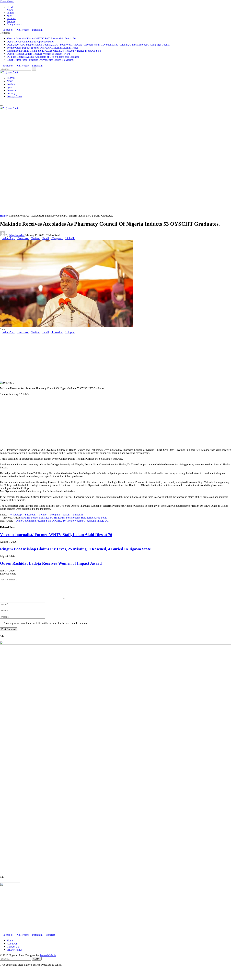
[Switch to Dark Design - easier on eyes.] (1, 101)
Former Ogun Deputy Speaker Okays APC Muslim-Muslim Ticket (42, 47)
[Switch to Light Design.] (4, 101)
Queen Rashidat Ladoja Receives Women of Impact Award (38, 53)
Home (3, 215)
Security (11, 21)
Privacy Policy (14, 949)
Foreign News (14, 24)
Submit (36, 958)
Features (11, 18)
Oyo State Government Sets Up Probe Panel (30, 41)
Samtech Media (48, 955)
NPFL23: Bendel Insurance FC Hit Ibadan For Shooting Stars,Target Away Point (63, 517)
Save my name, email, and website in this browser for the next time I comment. (46, 623)
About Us (12, 943)
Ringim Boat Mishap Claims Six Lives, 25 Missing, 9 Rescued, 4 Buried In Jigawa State (54, 50)
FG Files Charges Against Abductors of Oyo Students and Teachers (43, 56)
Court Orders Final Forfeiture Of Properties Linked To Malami (40, 59)
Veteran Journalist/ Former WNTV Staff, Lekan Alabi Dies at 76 (41, 38)
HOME (10, 7)
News (10, 9)
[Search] (1, 111)
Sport (9, 15)
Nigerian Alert (17, 235)
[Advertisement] (101, 163)
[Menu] (1, 105)
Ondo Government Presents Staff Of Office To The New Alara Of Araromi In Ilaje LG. (62, 520)
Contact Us (13, 946)
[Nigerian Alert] (9, 72)
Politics (10, 12)
